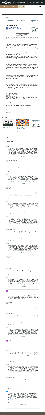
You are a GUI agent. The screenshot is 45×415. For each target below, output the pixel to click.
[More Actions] (38, 146)
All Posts (3, 11)
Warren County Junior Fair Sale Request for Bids (35, 121)
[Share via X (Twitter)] (8, 109)
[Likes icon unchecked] (8, 158)
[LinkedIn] (40, 6)
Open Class (33, 11)
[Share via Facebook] (6, 109)
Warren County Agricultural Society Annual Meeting (21, 128)
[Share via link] (13, 109)
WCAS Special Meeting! (7, 127)
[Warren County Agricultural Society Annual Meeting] (22, 122)
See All (42, 117)
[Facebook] (41, 6)
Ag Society (11, 11)
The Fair (27, 11)
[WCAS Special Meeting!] (8, 122)
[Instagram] (42, 6)
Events (23, 11)
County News (17, 11)
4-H (7, 11)
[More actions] (38, 17)
